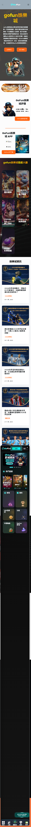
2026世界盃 (8, 296)
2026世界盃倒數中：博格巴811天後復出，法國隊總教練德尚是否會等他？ (15, 290)
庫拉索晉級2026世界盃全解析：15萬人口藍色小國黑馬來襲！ (15, 331)
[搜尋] (2, 4)
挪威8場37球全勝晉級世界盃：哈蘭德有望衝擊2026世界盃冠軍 (15, 412)
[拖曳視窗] (3, 447)
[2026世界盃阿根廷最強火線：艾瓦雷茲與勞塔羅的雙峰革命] (15, 356)
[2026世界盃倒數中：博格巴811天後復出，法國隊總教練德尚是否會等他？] (15, 275)
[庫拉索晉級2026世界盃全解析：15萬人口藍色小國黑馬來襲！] (15, 316)
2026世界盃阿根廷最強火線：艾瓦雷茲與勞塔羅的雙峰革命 (15, 372)
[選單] (28, 4)
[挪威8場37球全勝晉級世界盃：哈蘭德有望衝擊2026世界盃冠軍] (15, 397)
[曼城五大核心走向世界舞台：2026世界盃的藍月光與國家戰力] (15, 438)
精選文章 (7, 418)
